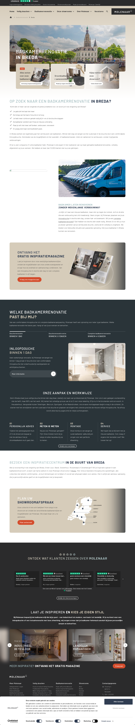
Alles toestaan (118, 701)
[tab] (28, 335)
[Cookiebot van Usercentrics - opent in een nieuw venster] (12, 721)
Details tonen (106, 721)
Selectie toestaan (118, 708)
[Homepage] (11, 17)
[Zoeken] (107, 11)
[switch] (58, 721)
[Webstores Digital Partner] (123, 11)
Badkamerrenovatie (22, 17)
